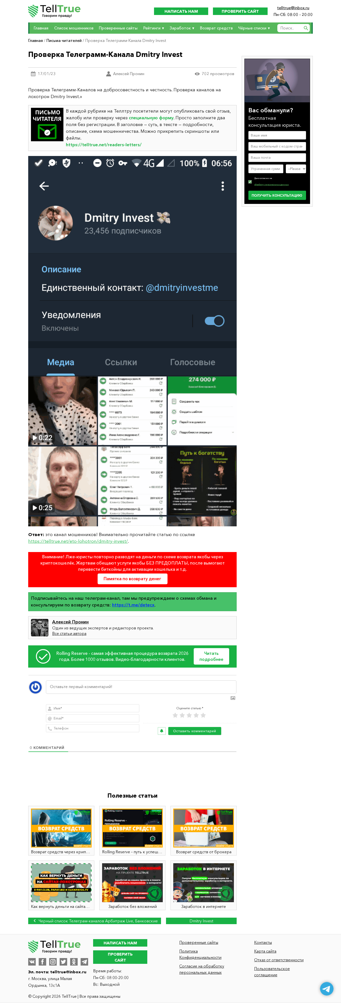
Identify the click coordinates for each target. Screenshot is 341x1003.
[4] (196, 715)
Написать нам (181, 11)
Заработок (180, 27)
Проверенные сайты (118, 27)
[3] (189, 715)
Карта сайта (265, 951)
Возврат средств (216, 27)
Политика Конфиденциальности (200, 954)
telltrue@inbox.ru (293, 7)
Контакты (263, 942)
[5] (203, 715)
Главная (41, 27)
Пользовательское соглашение (272, 971)
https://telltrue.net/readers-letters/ (104, 144)
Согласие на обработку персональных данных (201, 969)
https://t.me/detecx (133, 605)
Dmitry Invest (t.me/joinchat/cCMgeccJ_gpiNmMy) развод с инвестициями (201, 921)
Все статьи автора (69, 633)
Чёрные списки (252, 27)
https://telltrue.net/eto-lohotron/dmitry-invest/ (78, 541)
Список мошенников (73, 27)
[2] (182, 715)
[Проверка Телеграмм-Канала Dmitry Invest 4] (132, 341)
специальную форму (151, 118)
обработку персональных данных (271, 184)
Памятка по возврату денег (132, 578)
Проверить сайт (240, 11)
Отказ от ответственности (279, 959)
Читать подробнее (211, 656)
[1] (175, 715)
